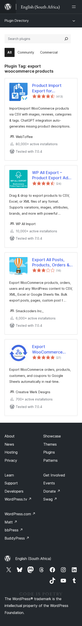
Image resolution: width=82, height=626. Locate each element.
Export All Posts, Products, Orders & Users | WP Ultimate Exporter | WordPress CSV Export (51, 262)
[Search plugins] (66, 38)
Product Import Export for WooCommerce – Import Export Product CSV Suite (50, 88)
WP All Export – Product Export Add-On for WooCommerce (52, 175)
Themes (50, 444)
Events (49, 483)
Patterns (50, 460)
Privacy (11, 460)
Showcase (52, 436)
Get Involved (54, 475)
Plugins (49, 452)
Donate (51, 491)
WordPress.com (20, 514)
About (10, 436)
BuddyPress (17, 538)
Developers (14, 491)
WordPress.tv (18, 499)
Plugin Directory (17, 20)
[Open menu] (74, 7)
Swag (50, 499)
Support (11, 483)
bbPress (14, 530)
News (9, 444)
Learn (9, 475)
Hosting (11, 452)
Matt (11, 522)
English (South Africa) (33, 558)
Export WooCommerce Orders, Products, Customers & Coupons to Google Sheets (47, 349)
